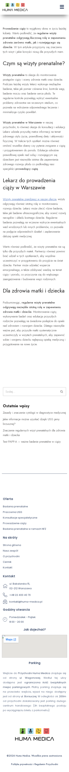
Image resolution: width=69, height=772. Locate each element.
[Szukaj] (62, 391)
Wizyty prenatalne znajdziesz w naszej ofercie (29, 199)
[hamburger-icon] (62, 7)
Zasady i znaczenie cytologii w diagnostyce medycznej (34, 413)
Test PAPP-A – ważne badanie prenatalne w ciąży (32, 442)
